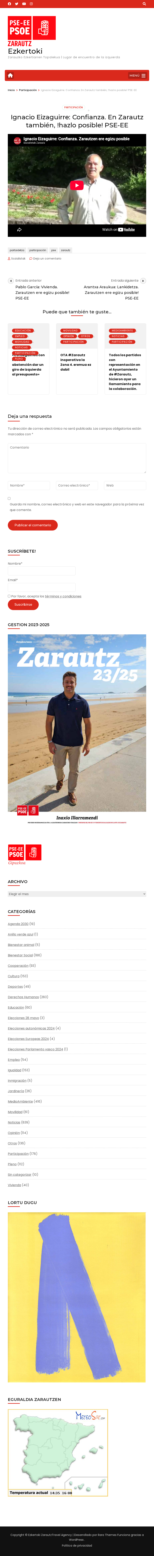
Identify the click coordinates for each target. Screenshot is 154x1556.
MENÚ (135, 75)
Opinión (68, 336)
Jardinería (16, 1091)
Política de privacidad (77, 1545)
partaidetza (17, 250)
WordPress (76, 1540)
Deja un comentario (47, 259)
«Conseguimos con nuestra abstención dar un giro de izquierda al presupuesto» (28, 365)
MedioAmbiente (122, 330)
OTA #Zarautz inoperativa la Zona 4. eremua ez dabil (75, 362)
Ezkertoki (25, 51)
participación (37, 250)
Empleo (20, 336)
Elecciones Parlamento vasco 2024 (35, 1049)
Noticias (21, 347)
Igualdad (14, 1070)
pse (53, 250)
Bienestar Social (20, 955)
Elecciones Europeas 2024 (28, 1039)
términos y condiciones (63, 596)
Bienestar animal (21, 945)
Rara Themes (107, 1535)
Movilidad (22, 342)
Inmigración (17, 1080)
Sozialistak (18, 259)
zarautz (65, 250)
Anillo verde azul (20, 934)
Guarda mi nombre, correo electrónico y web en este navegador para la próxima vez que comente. (77, 507)
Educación (23, 330)
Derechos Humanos (23, 997)
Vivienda (14, 1185)
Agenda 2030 (18, 924)
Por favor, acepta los (45, 596)
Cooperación (18, 965)
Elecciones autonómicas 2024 (31, 1028)
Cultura (13, 976)
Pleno (19, 358)
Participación (73, 107)
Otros (85, 336)
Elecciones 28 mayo (23, 1018)
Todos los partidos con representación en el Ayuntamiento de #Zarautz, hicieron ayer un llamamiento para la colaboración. (125, 372)
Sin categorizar (19, 1174)
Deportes (15, 986)
